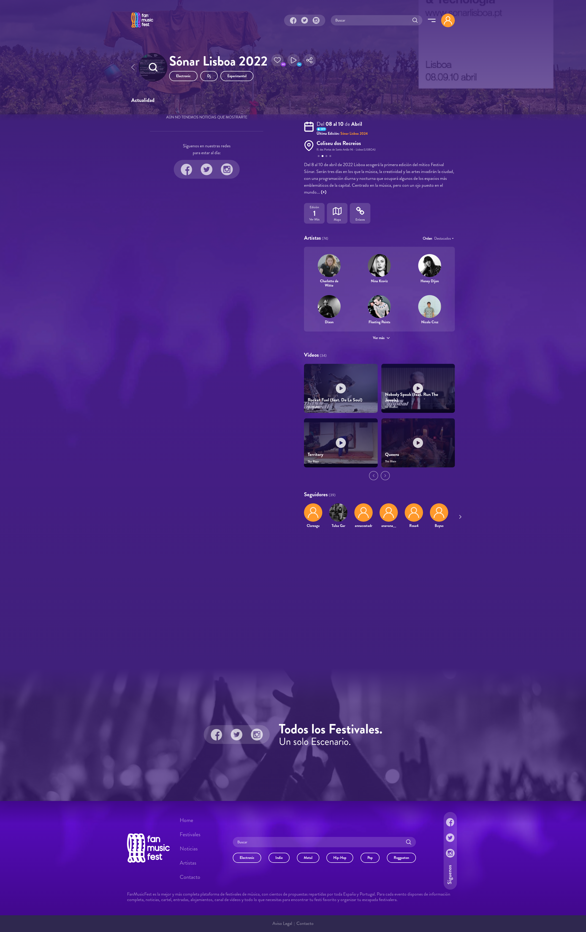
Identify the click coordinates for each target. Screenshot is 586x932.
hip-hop (339, 857)
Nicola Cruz (429, 322)
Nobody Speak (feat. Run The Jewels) (411, 397)
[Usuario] (448, 20)
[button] (277, 61)
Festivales (190, 834)
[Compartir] (309, 61)
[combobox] (444, 238)
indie (279, 857)
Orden (427, 238)
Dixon (329, 322)
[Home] (142, 28)
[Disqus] (293, 598)
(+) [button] (323, 192)
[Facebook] (293, 20)
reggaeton (401, 857)
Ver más (379, 337)
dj (209, 76)
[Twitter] (304, 20)
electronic (183, 76)
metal (308, 857)
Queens (392, 454)
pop (370, 857)
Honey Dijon (430, 281)
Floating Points (379, 322)
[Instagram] (316, 20)
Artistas (188, 863)
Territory (315, 454)
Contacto (190, 877)
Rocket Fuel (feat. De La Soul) (335, 400)
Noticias (189, 849)
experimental (237, 76)
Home (186, 820)
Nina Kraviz (379, 281)
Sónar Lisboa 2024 (354, 133)
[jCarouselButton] (459, 516)
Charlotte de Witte (329, 283)
